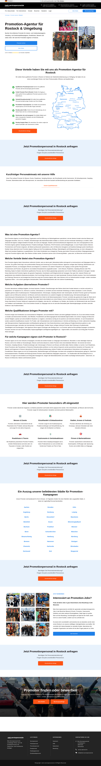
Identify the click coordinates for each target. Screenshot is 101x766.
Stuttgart (74, 541)
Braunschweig (27, 536)
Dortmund (26, 551)
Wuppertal (74, 551)
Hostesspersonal (34, 743)
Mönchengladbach (74, 522)
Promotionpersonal (34, 746)
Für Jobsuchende (10, 11)
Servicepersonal (34, 741)
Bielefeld (27, 522)
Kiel (50, 551)
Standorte (44, 11)
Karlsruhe (50, 546)
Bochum (27, 527)
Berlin (26, 517)
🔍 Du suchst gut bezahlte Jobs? (52, 1)
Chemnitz (26, 546)
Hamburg (50, 536)
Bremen (26, 541)
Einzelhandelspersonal (35, 753)
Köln (74, 507)
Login (50, 11)
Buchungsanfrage (89, 10)
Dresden (50, 507)
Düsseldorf (50, 517)
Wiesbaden (74, 546)
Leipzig (74, 512)
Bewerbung (55, 748)
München (74, 531)
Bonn (26, 531)
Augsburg (26, 512)
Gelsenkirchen (50, 531)
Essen (50, 522)
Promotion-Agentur (14, 15)
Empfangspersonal (34, 750)
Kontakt (30, 11)
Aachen (26, 507)
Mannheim (74, 517)
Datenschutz (56, 746)
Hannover (50, 541)
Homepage (7, 15)
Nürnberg (74, 536)
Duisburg (50, 512)
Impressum (55, 741)
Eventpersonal (33, 748)
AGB (54, 743)
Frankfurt (50, 527)
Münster (74, 527)
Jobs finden (75, 10)
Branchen (36, 11)
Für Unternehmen (21, 11)
